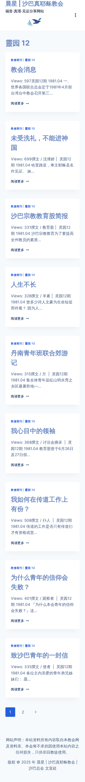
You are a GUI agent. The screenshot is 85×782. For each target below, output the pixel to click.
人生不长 (23, 284)
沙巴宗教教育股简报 (39, 216)
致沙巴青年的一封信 (39, 655)
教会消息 (23, 69)
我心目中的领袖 (33, 431)
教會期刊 (16, 60)
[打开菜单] (75, 15)
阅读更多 (19, 103)
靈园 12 (30, 60)
